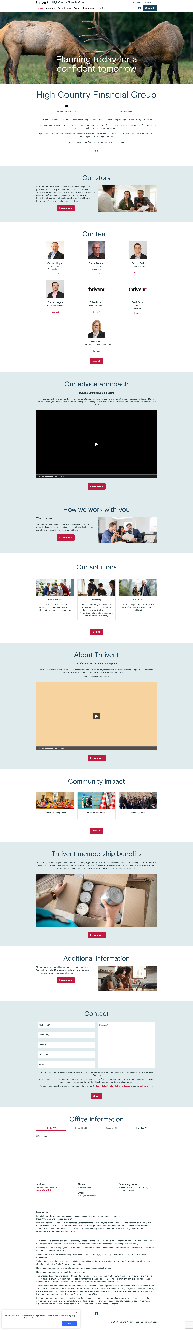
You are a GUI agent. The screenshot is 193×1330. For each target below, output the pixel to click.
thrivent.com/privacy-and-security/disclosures (83, 1294)
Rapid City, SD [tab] (81, 1128)
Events (77, 8)
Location (101, 8)
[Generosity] (96, 599)
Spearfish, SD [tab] (111, 1128)
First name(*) (44, 1025)
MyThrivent (138, 2)
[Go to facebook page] (96, 1313)
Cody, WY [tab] (51, 1128)
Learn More (96, 486)
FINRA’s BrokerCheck (65, 1304)
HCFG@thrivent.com (66, 111)
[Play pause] (39, 476)
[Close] (76, 1312)
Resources (88, 8)
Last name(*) (44, 1035)
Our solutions (64, 8)
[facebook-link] (139, 8)
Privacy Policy (63, 1316)
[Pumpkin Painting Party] (55, 805)
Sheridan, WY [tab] (141, 1128)
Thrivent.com (47, 1304)
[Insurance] (138, 599)
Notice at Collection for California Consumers (113, 1086)
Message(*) (104, 1025)
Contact (149, 8)
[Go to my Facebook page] (96, 150)
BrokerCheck (151, 2)
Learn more (65, 208)
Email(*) (42, 1045)
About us (50, 8)
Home (40, 8)
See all (96, 361)
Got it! (69, 1323)
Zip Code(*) (44, 1064)
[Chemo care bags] (138, 805)
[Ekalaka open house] (96, 805)
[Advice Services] (55, 599)
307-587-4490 (126, 111)
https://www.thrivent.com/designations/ (54, 1219)
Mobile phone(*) (46, 1054)
